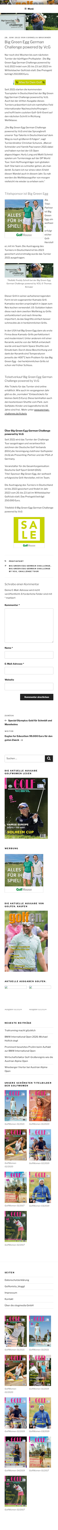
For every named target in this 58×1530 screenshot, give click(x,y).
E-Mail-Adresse (14, 663)
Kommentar (12, 605)
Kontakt (9, 1299)
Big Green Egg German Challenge (30, 566)
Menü (31, 8)
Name (9, 648)
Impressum (11, 1292)
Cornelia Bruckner (38, 37)
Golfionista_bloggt (15, 1286)
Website (9, 679)
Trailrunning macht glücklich (20, 1030)
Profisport (16, 561)
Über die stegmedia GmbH (19, 1305)
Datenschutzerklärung (17, 1280)
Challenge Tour (29, 571)
